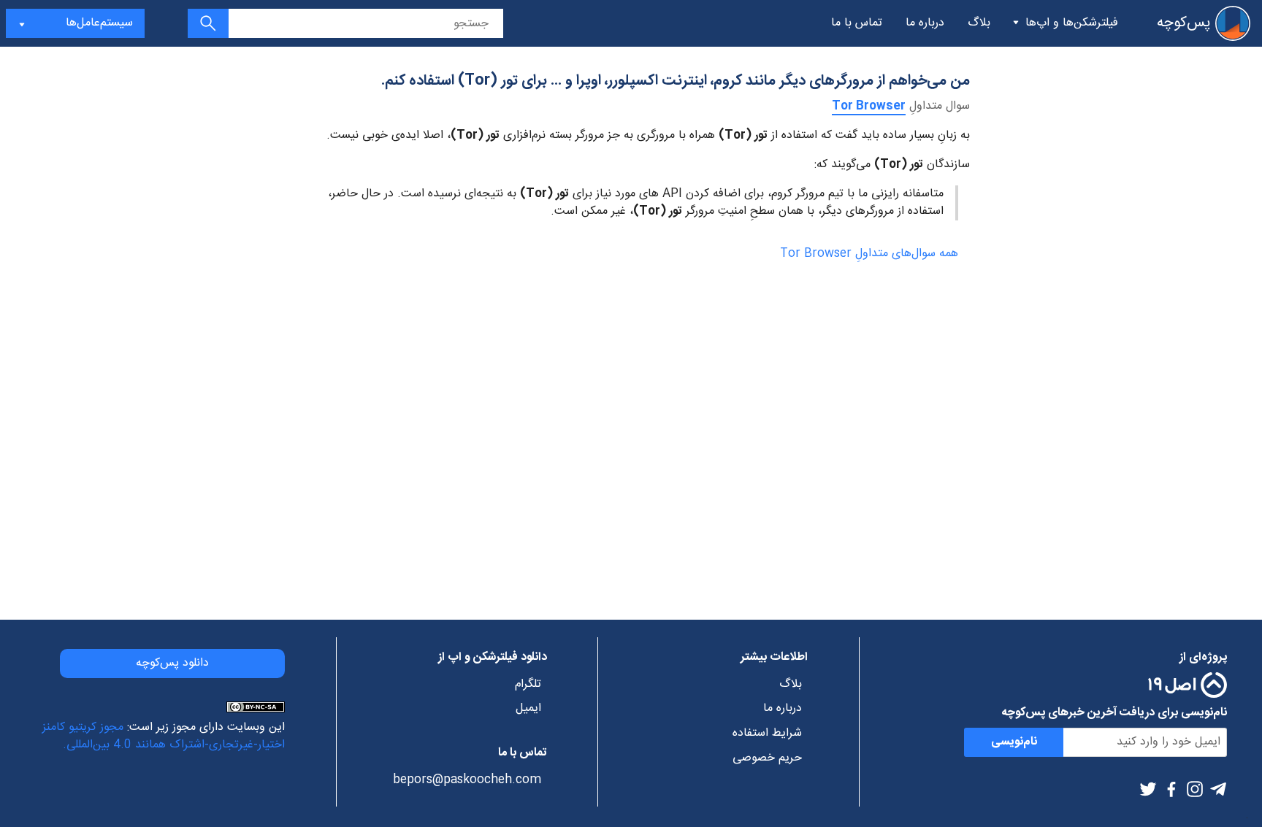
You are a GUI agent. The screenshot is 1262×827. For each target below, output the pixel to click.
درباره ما (925, 23)
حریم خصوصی (767, 758)
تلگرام (1218, 789)
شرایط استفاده (767, 733)
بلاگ (979, 23)
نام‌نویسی (1014, 742)
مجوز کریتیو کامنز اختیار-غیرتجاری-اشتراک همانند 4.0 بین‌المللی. (163, 736)
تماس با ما (856, 23)
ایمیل (528, 709)
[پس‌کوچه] (1232, 23)
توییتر (1148, 789)
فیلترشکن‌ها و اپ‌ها (1071, 23)
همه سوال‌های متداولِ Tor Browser (869, 254)
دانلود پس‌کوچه (172, 663)
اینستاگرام (1195, 789)
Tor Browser (869, 106)
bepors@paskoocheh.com (467, 780)
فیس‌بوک (1171, 789)
